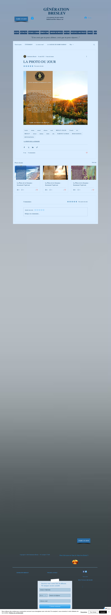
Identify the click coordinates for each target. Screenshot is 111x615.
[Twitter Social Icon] (86, 571)
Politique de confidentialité (16, 613)
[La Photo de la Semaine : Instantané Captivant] (27, 173)
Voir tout (94, 162)
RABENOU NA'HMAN (63, 133)
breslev (26, 130)
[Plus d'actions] (87, 56)
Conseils (71, 130)
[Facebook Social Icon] (83, 571)
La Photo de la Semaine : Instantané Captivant (25, 184)
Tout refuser (93, 612)
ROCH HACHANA (29, 137)
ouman (32, 130)
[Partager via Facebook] (24, 147)
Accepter (103, 612)
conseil (39, 130)
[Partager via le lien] (37, 147)
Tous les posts (18, 44)
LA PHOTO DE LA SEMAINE (32, 141)
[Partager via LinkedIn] (33, 147)
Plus (71, 44)
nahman (41, 133)
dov (77, 130)
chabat (47, 133)
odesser (35, 133)
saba (53, 133)
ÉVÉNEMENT (29, 44)
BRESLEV (27, 133)
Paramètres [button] (84, 612)
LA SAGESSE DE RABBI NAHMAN (56, 44)
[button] (32, 17)
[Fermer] (109, 612)
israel (51, 130)
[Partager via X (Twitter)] (28, 147)
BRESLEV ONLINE (61, 130)
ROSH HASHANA (76, 133)
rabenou (45, 130)
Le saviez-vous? (40, 44)
